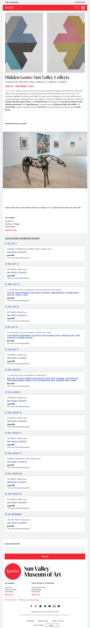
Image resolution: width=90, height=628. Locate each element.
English (51, 625)
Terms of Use (43, 621)
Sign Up (45, 557)
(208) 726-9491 (11, 230)
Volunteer (30, 621)
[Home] (9, 7)
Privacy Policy (58, 621)
